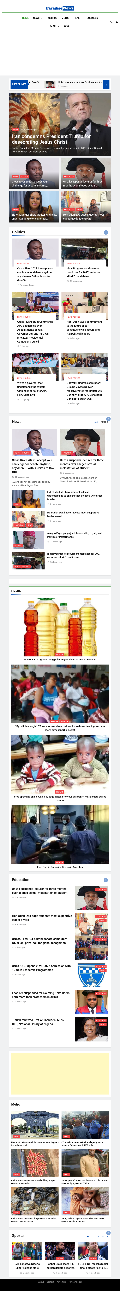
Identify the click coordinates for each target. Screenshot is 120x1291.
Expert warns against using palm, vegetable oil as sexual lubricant (60, 659)
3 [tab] (95, 1236)
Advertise (61, 1282)
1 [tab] (88, 1236)
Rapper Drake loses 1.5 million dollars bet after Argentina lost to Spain (60, 1267)
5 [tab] (103, 1236)
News (36, 18)
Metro (65, 18)
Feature (54, 721)
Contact (50, 1282)
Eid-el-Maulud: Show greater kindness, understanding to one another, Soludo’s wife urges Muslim (34, 218)
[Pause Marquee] (106, 84)
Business (92, 18)
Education (69, 176)
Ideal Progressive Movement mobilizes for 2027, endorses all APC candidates (84, 272)
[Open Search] (111, 22)
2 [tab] (91, 1236)
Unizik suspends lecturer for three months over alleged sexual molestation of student (74, 82)
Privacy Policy (75, 1282)
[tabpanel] (27, 1258)
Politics (52, 18)
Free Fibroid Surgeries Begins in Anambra (60, 867)
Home (25, 18)
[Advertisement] (60, 52)
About (41, 1282)
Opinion (18, 545)
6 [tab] (107, 1236)
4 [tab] (99, 1236)
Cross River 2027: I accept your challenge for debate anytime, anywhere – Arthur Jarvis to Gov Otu (33, 185)
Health (78, 18)
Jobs (67, 26)
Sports (54, 26)
